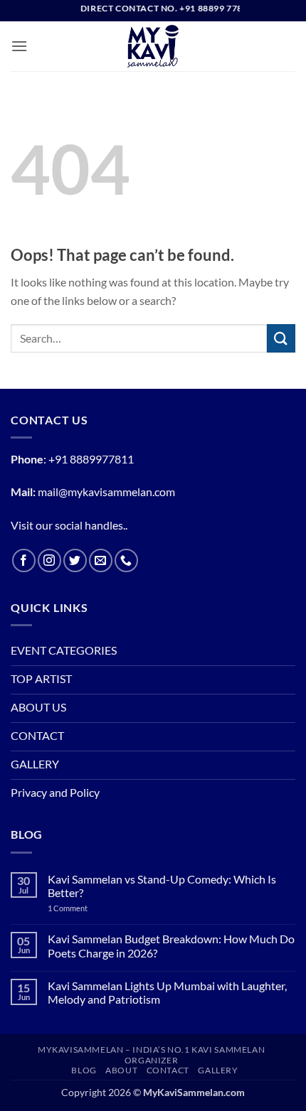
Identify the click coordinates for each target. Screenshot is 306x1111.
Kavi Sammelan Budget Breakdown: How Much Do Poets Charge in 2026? (171, 945)
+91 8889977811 (91, 459)
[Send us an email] (100, 560)
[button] (19, 45)
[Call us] (126, 560)
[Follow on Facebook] (24, 560)
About (121, 1070)
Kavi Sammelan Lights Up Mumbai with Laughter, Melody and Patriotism (167, 992)
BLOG (83, 1070)
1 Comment (85, 908)
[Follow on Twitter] (75, 560)
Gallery (218, 1070)
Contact (168, 1070)
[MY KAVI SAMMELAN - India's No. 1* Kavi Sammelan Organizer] (153, 46)
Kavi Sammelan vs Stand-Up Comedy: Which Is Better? (162, 885)
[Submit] (281, 338)
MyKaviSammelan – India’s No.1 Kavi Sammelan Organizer (151, 1055)
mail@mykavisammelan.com (106, 491)
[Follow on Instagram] (49, 560)
